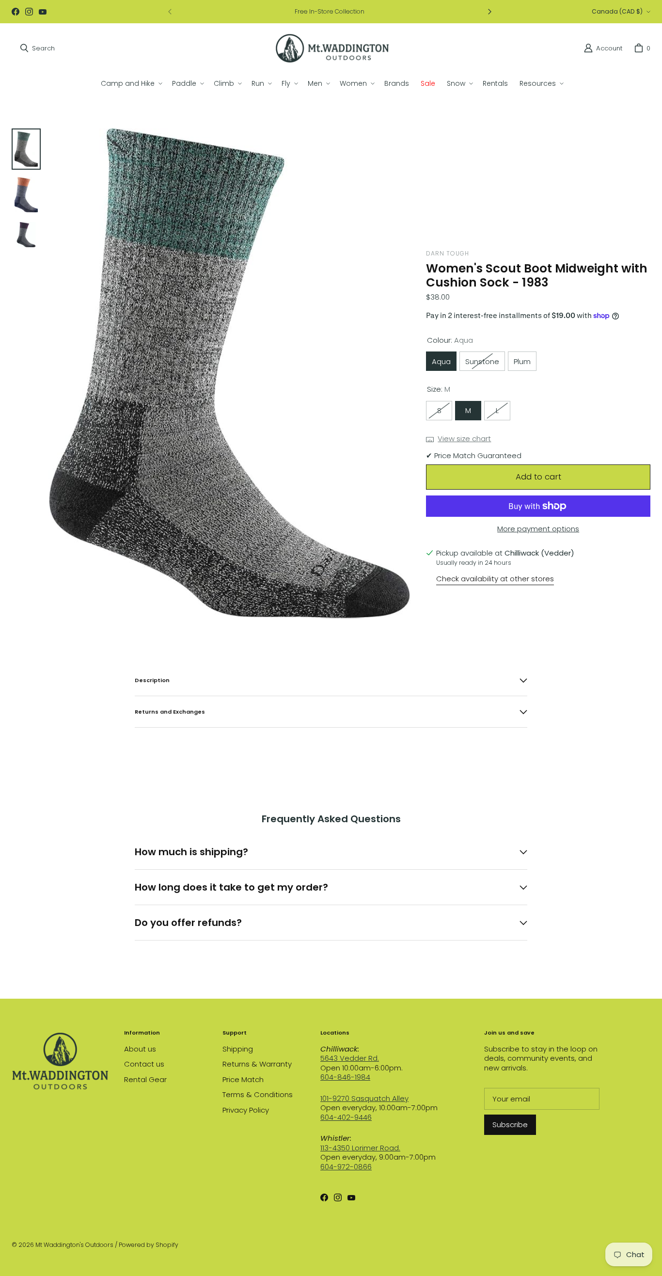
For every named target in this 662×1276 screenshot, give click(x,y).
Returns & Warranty (257, 1064)
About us (140, 1049)
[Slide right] (489, 11)
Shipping (237, 1049)
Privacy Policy (245, 1110)
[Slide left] (170, 11)
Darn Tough (447, 253)
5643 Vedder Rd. (349, 1058)
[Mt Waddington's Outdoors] (332, 48)
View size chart (464, 439)
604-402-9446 (346, 1117)
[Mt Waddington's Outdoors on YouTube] (42, 11)
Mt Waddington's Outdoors (74, 1245)
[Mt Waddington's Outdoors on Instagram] (29, 11)
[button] (130, 83)
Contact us (144, 1064)
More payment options (538, 529)
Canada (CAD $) (617, 11)
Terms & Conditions (257, 1094)
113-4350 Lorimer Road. (360, 1148)
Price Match (243, 1079)
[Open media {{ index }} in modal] (229, 373)
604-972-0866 (346, 1167)
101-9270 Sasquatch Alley (364, 1098)
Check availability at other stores (495, 579)
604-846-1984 (345, 1077)
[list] (229, 373)
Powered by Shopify (148, 1245)
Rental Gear (145, 1079)
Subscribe (510, 1124)
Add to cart (538, 476)
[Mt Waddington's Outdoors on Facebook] (15, 11)
